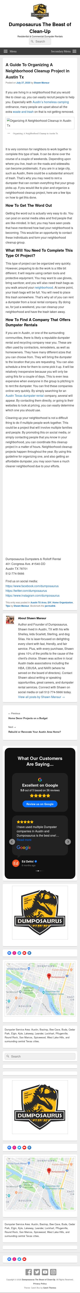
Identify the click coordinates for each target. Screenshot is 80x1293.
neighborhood (44, 287)
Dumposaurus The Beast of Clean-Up (40, 27)
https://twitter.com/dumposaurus (26, 590)
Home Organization (62, 602)
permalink (50, 605)
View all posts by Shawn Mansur (41, 697)
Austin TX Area (39, 602)
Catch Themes (49, 1287)
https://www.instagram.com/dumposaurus (33, 595)
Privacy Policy (40, 1283)
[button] (12, 842)
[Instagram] (53, 1272)
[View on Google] (24, 848)
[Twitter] (37, 1272)
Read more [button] (24, 840)
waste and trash (23, 111)
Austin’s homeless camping (51, 102)
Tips (8, 605)
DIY (49, 602)
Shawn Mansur (41, 82)
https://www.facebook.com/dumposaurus (32, 586)
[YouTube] (45, 1272)
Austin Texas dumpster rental (25, 395)
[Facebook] (28, 1272)
